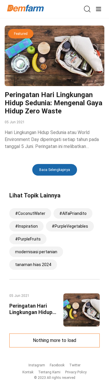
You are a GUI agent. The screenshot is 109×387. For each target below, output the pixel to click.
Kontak (27, 372)
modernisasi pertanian (36, 251)
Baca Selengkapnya (54, 170)
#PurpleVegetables (70, 226)
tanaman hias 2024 (33, 264)
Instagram (36, 365)
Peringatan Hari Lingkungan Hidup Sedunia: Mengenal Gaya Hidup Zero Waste (53, 103)
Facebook (57, 365)
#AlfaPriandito (73, 213)
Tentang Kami (49, 372)
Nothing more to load (54, 340)
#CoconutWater (30, 213)
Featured (21, 34)
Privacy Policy (76, 372)
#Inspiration (26, 226)
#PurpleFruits (28, 239)
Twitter (75, 365)
